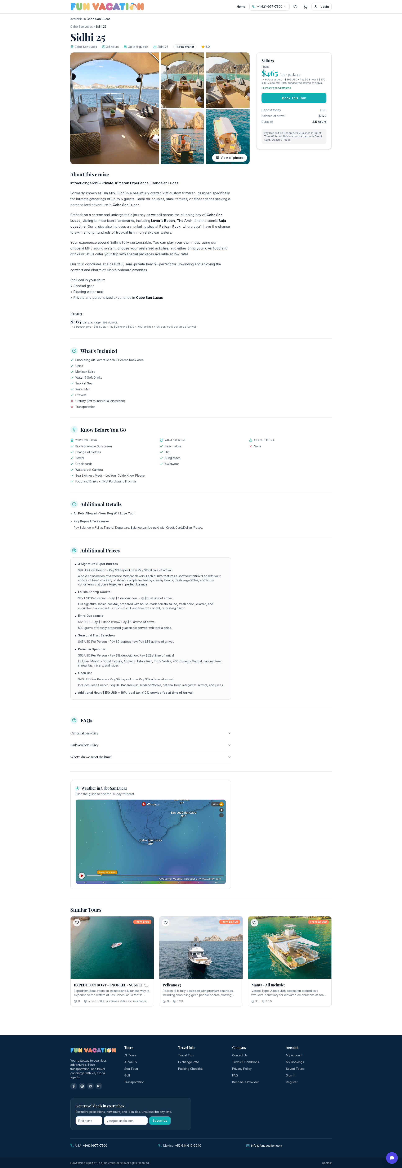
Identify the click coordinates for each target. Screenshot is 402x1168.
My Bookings (295, 1062)
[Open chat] (392, 1158)
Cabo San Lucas (81, 26)
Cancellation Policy (84, 733)
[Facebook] (73, 1086)
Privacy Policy (242, 1068)
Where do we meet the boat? (91, 757)
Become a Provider (245, 1082)
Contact (327, 1162)
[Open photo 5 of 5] (228, 136)
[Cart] (305, 7)
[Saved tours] (295, 7)
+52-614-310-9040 (188, 1145)
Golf (127, 1075)
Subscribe (160, 1120)
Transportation (134, 1082)
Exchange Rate (188, 1062)
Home (241, 6)
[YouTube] (98, 1086)
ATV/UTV (130, 1062)
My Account (294, 1055)
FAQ (235, 1075)
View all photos (232, 157)
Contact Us (239, 1055)
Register (292, 1082)
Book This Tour (294, 98)
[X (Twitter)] (90, 1086)
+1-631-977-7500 (95, 1145)
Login (325, 6)
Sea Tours (131, 1068)
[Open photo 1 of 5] (114, 108)
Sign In (290, 1075)
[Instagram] (82, 1086)
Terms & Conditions (245, 1062)
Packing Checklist (190, 1068)
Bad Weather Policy (84, 745)
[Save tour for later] (77, 922)
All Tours (130, 1055)
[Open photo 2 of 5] (182, 80)
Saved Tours (295, 1068)
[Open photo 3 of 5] (228, 80)
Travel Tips (186, 1055)
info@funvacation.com (266, 1145)
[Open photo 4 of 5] (182, 136)
